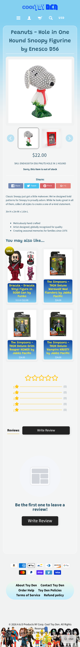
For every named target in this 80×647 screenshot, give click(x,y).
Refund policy (54, 595)
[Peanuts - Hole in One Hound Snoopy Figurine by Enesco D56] (28, 138)
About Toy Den (26, 585)
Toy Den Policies (50, 590)
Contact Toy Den (52, 585)
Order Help (26, 590)
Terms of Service (28, 595)
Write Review (46, 430)
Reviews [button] (13, 430)
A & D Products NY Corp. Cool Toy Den (38, 624)
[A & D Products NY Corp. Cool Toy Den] (40, 7)
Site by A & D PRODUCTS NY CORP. (40, 633)
